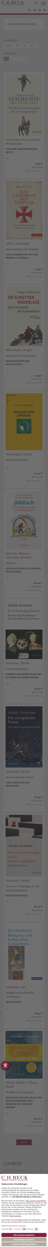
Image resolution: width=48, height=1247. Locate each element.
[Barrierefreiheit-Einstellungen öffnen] (5, 1065)
